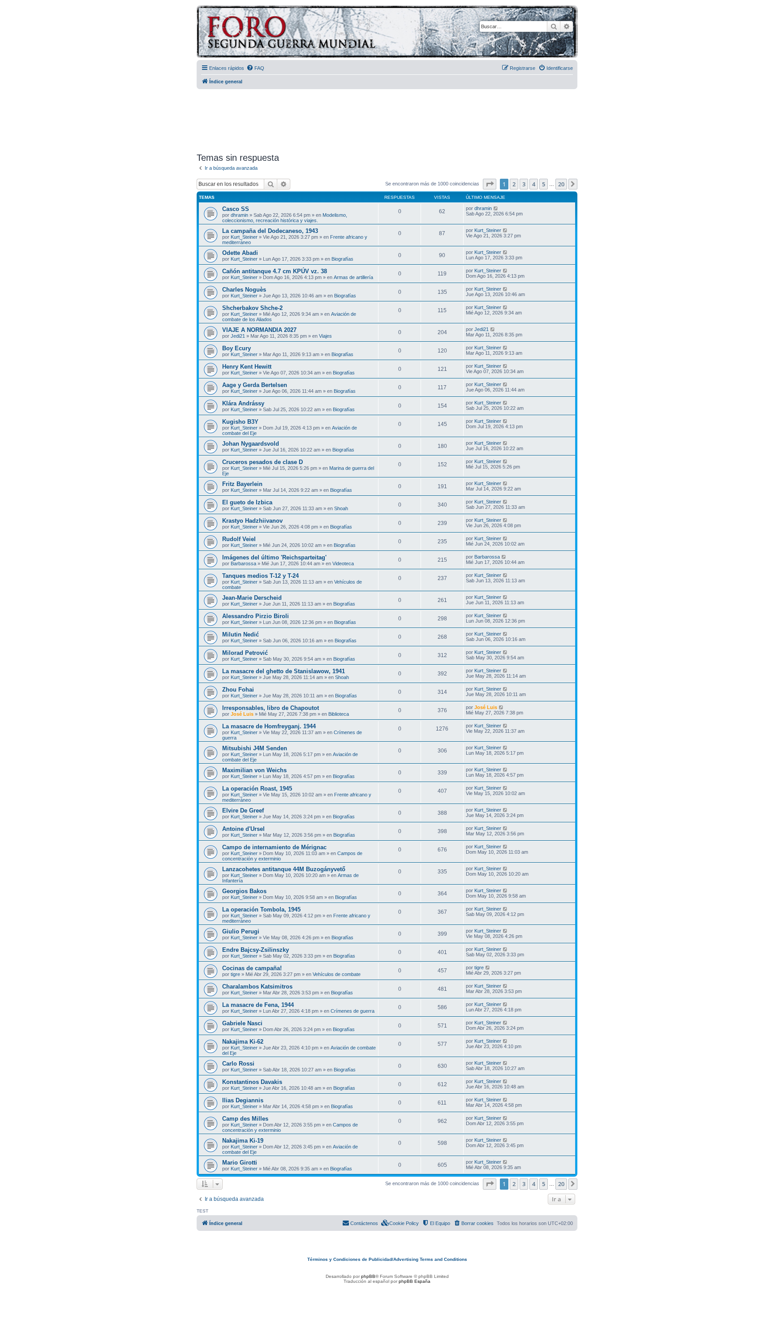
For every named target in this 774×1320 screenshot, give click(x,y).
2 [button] (514, 184)
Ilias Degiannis (242, 1100)
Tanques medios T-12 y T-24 (260, 575)
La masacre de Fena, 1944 (258, 1005)
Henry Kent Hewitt (246, 366)
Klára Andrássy (243, 403)
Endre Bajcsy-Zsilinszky (255, 949)
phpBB (368, 1276)
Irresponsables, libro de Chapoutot (270, 708)
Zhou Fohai (238, 689)
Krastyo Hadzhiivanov (252, 520)
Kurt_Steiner (244, 237)
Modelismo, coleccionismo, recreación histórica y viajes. (284, 217)
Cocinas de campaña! (252, 968)
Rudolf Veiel (239, 539)
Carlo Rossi (238, 1063)
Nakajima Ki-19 (242, 1140)
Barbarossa (243, 563)
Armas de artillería (353, 277)
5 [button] (543, 184)
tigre (235, 974)
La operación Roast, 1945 (257, 788)
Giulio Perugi (240, 931)
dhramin (239, 215)
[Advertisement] (387, 118)
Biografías (342, 259)
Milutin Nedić (240, 634)
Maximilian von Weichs (254, 770)
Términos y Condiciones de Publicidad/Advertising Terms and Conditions (387, 1259)
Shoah (341, 508)
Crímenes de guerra (352, 1011)
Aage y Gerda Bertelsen (254, 385)
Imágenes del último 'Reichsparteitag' (274, 557)
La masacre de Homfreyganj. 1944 (269, 726)
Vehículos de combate (337, 974)
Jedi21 (238, 336)
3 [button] (523, 184)
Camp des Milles (245, 1118)
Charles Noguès (244, 289)
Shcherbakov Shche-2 (252, 308)
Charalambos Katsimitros (257, 986)
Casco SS (235, 209)
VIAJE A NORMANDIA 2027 (259, 330)
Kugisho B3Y (240, 421)
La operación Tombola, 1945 (261, 909)
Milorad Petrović (245, 652)
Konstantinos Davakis (252, 1082)
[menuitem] (255, 68)
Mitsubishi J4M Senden (254, 748)
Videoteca (343, 563)
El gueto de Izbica (247, 502)
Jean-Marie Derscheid (252, 597)
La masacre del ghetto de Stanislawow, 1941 (283, 671)
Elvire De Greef (243, 810)
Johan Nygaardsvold (250, 443)
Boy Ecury (236, 348)
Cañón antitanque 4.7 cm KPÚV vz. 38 (274, 271)
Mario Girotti (239, 1162)
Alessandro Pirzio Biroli (255, 616)
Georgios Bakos (244, 891)
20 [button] (561, 184)
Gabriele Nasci (242, 1023)
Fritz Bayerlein (242, 484)
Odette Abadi (240, 252)
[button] (489, 184)
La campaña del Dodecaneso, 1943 (270, 231)
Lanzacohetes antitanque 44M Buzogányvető (283, 869)
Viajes (325, 336)
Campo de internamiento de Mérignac (274, 847)
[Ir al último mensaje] (496, 208)
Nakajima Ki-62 (242, 1041)
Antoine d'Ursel (243, 829)
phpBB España (414, 1281)
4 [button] (533, 184)
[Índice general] (326, 33)
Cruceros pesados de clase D (262, 462)
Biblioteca (338, 714)
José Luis (242, 714)
